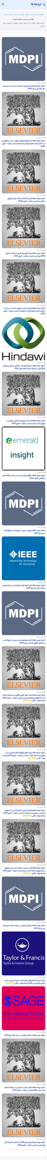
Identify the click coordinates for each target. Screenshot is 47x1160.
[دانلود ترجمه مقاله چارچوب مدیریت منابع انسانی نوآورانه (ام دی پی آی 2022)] (23, 503)
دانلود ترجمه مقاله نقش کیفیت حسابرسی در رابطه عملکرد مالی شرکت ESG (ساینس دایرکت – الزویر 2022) (24, 1089)
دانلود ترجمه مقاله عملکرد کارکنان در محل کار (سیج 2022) (24, 1035)
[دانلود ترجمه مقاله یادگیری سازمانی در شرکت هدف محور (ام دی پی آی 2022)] (23, 898)
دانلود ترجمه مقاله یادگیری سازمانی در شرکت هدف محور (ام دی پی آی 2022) (24, 927)
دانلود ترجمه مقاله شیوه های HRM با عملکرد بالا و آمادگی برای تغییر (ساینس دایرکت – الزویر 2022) (24, 1144)
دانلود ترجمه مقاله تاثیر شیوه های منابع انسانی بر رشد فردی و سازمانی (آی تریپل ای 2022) (23, 587)
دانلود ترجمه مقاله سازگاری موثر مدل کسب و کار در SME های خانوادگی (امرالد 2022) (24, 477)
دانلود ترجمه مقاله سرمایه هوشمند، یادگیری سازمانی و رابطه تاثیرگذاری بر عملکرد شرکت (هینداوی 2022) (24, 367)
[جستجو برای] (44, 5)
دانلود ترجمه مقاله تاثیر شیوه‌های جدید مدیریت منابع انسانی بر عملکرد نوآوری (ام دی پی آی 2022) (24, 642)
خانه (40, 15)
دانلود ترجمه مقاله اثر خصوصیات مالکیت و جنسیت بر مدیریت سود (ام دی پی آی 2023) (24, 87)
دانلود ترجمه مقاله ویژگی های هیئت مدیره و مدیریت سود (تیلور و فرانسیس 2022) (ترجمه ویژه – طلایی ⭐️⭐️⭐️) (25, 982)
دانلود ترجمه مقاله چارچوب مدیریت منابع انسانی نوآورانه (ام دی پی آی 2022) (24, 532)
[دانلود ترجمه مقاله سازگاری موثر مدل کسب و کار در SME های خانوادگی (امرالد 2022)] (23, 448)
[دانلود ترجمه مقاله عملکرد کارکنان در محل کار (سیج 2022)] (23, 1008)
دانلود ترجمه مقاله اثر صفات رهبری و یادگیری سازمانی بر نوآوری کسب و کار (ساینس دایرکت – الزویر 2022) (26, 422)
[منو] (3, 5)
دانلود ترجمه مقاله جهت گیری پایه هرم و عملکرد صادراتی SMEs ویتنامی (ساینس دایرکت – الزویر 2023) (25, 255)
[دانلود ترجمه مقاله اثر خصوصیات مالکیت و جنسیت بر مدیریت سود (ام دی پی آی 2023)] (23, 59)
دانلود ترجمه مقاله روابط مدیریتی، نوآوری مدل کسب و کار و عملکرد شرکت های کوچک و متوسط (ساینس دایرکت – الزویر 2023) (24, 311)
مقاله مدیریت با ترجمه (31, 15)
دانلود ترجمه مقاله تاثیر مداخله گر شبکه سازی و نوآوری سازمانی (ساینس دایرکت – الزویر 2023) (26, 200)
